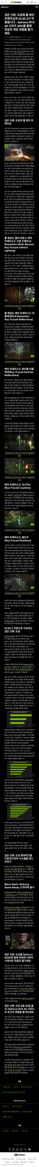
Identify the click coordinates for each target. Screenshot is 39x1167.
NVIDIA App (8, 621)
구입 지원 (14, 1131)
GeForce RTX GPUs (17, 42)
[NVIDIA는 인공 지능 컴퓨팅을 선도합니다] (16, 2)
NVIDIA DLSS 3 (24, 670)
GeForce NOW (29, 971)
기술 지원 (24, 1131)
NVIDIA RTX (8, 45)
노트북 (15, 1087)
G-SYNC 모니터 (26, 1087)
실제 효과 (17, 495)
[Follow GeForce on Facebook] (9, 1149)
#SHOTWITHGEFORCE (11, 1112)
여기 (15, 1073)
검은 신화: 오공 (19, 51)
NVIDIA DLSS (29, 42)
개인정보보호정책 (8, 1159)
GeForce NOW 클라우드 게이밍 (14, 1092)
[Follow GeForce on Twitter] (25, 1149)
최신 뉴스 (6, 1106)
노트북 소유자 (26, 667)
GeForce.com (11, 895)
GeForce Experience (24, 892)
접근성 (7, 1162)
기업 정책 (15, 1162)
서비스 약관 (32, 1159)
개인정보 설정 (21, 1159)
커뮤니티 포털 (27, 1112)
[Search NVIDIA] (6, 2)
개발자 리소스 (7, 1117)
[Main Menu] (2, 2)
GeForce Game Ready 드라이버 (15, 907)
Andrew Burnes (15, 37)
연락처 (31, 1162)
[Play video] (19, 152)
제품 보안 (23, 1162)
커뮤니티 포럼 (17, 1106)
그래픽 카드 (7, 1087)
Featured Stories (16, 40)
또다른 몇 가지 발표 (14, 1070)
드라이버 (6, 1131)
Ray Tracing (18, 45)
